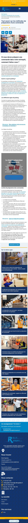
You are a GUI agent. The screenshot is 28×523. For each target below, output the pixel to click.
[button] (19, 8)
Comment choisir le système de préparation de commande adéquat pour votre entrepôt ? (13, 352)
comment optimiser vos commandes (10, 76)
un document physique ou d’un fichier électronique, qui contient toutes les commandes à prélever (13, 193)
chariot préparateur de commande (14, 177)
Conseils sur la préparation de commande (12, 28)
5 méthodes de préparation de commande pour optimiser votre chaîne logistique (13, 290)
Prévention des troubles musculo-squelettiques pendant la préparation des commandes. (14, 414)
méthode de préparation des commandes (11, 82)
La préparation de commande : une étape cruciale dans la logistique (12, 311)
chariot (11, 167)
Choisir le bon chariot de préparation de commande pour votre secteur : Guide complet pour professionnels (13, 269)
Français (13, 4)
